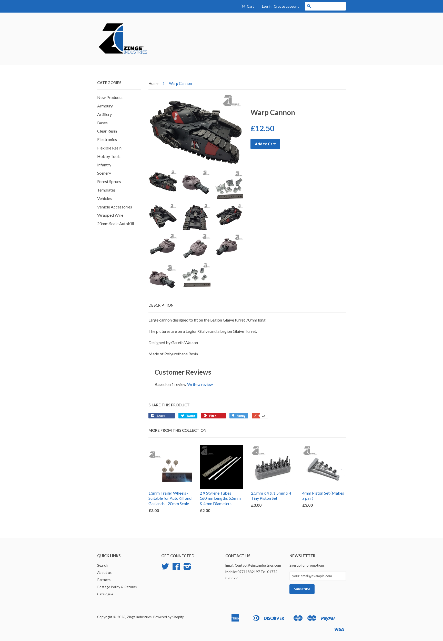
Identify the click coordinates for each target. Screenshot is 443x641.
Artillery (104, 114)
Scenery (104, 173)
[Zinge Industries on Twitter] (165, 568)
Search (102, 565)
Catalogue (105, 594)
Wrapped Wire (110, 215)
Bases (102, 122)
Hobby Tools (108, 156)
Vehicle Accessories (114, 206)
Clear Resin (107, 130)
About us (104, 572)
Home (153, 83)
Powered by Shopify (168, 617)
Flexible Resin (109, 147)
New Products (110, 97)
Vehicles (104, 198)
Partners (103, 580)
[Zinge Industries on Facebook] (176, 568)
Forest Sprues (109, 181)
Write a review (200, 384)
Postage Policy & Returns (117, 587)
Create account (286, 6)
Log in (266, 6)
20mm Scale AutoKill (115, 223)
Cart (250, 6)
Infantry (104, 164)
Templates (106, 189)
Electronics (107, 139)
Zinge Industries (139, 617)
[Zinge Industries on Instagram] (187, 568)
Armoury (105, 105)
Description (161, 305)
